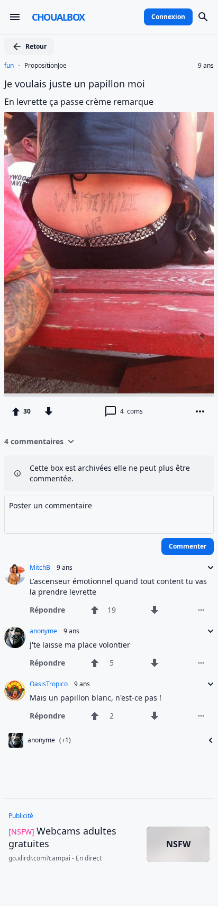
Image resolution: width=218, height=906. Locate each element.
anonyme (43, 631)
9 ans (206, 65)
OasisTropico (49, 684)
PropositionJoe (45, 65)
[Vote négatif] (48, 411)
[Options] (200, 411)
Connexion (168, 16)
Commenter (187, 546)
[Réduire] (207, 567)
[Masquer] (207, 740)
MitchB (40, 567)
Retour (36, 46)
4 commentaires (33, 441)
